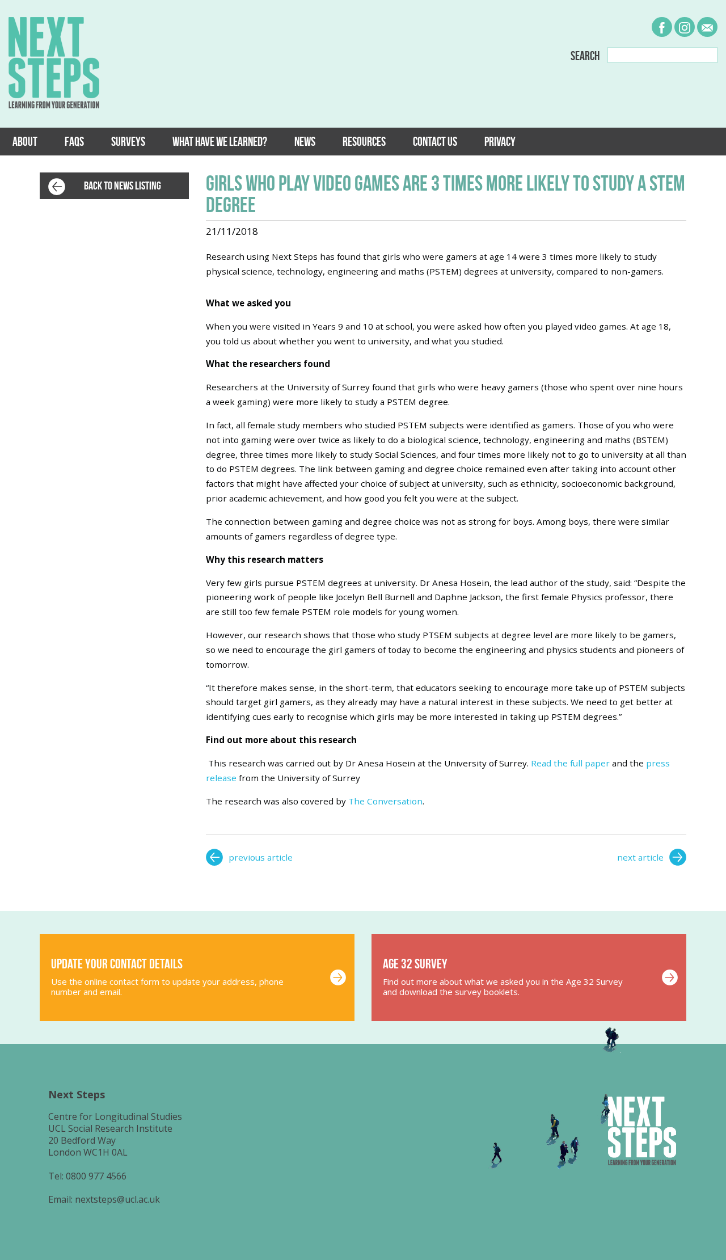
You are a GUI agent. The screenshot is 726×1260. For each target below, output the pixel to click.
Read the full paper (570, 763)
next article (640, 857)
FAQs (74, 141)
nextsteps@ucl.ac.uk (117, 1199)
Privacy (500, 141)
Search (585, 56)
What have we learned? (219, 141)
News (304, 141)
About (24, 141)
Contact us (435, 141)
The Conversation (385, 801)
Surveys (128, 141)
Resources (364, 141)
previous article (261, 857)
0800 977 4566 (96, 1176)
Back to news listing (122, 185)
